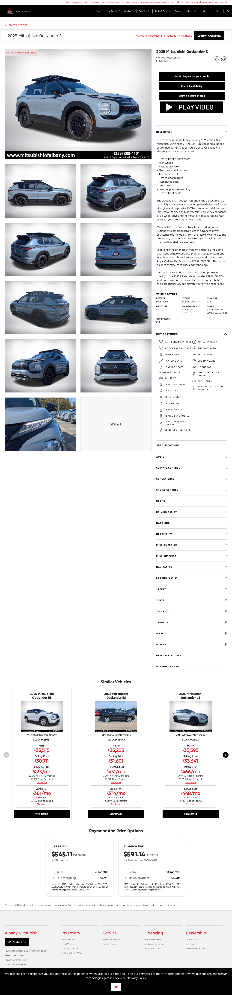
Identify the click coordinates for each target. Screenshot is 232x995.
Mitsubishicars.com (195, 948)
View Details (42, 814)
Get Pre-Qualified (153, 939)
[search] (228, 11)
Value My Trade (152, 948)
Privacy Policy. (137, 978)
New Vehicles (68, 939)
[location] (141, 2)
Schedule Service (111, 939)
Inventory (71, 932)
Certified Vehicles (70, 948)
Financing (153, 932)
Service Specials (111, 944)
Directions (191, 944)
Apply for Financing (154, 944)
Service (110, 932)
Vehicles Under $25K (72, 953)
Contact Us (19, 942)
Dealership (196, 932)
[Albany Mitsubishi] (19, 10)
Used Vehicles (68, 944)
